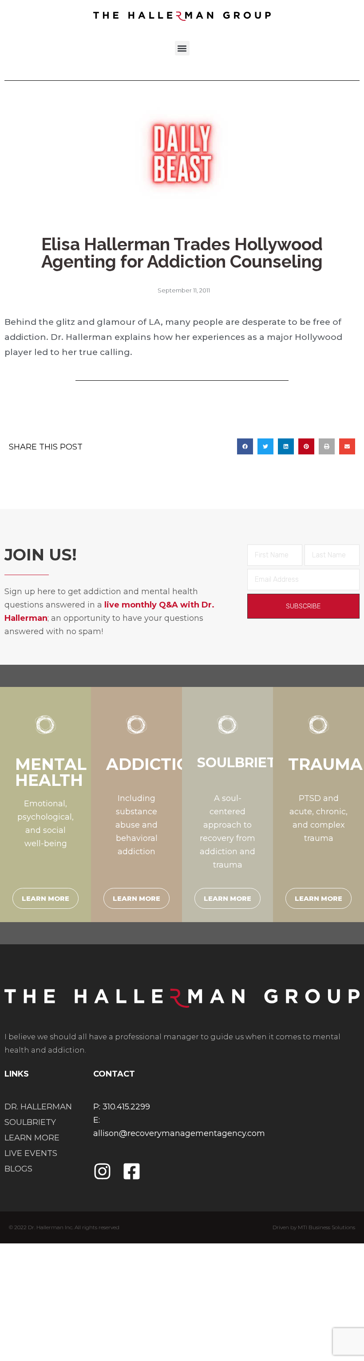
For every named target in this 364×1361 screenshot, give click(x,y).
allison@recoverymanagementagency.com (179, 1133)
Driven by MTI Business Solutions (314, 1227)
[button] (182, 48)
